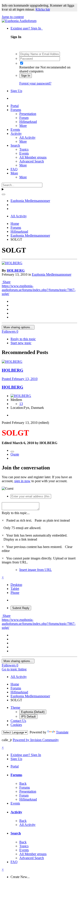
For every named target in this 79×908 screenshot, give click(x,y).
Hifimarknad (28, 122)
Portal (15, 106)
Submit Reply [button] (20, 608)
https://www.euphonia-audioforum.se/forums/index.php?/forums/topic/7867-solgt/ (38, 290)
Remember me (29, 67)
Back (23, 783)
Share (6, 282)
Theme (15, 707)
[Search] (3, 194)
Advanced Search (31, 161)
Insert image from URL (35, 570)
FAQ (14, 169)
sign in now (22, 481)
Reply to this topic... (16, 513)
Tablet (15, 589)
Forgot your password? (35, 83)
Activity (16, 133)
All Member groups (33, 157)
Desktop (16, 585)
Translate (62, 732)
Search (15, 145)
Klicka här (43, 9)
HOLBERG (16, 270)
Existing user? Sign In (27, 28)
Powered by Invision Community (36, 740)
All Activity (27, 137)
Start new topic (21, 343)
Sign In (25, 75)
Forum (24, 118)
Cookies (16, 725)
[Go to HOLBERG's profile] (12, 263)
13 (21, 404)
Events (15, 129)
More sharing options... (18, 327)
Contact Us (18, 721)
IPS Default (28, 716)
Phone (15, 592)
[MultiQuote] (12, 451)
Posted (20, 379)
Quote (15, 454)
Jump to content (13, 17)
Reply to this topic (23, 339)
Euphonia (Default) (33, 712)
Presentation (27, 114)
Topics (24, 149)
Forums (16, 110)
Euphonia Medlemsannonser (51, 274)
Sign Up (16, 91)
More (23, 125)
